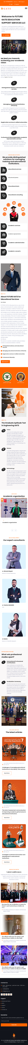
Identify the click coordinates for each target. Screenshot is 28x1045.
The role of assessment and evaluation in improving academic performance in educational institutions (14, 812)
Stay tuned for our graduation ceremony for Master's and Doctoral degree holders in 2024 (14, 906)
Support (3, 1005)
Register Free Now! (8, 77)
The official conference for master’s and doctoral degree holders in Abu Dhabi (13, 937)
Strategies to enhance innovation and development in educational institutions (13, 856)
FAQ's (3, 1003)
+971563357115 (9, 1)
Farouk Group (12, 1042)
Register (17, 4)
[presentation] (12, 530)
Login (11, 4)
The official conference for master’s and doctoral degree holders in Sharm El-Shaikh (14, 967)
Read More (7, 773)
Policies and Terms (6, 1001)
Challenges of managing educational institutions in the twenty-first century (13, 768)
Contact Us (4, 1009)
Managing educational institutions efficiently (14, 104)
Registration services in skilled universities (14, 122)
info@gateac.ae (6, 991)
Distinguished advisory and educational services (14, 88)
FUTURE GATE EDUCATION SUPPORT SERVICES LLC (16, 1040)
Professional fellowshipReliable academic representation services (14, 138)
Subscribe (14, 1024)
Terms (3, 1007)
